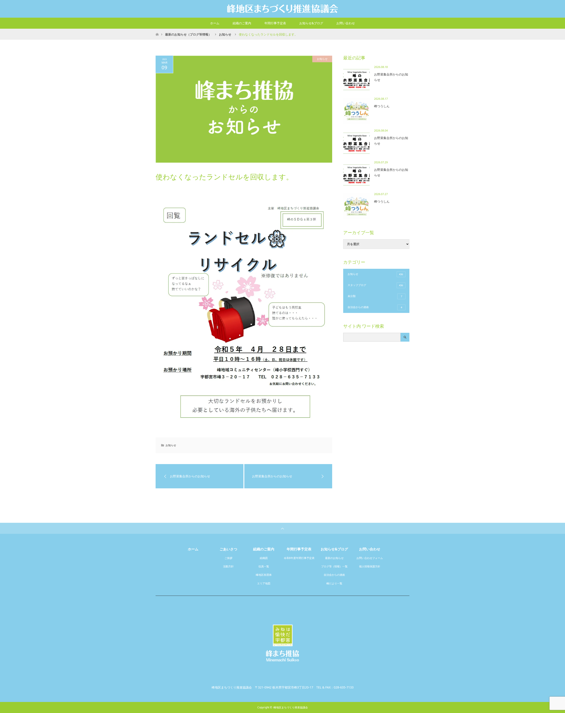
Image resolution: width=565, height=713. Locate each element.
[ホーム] (157, 30)
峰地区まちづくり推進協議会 (290, 707)
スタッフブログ (375, 285)
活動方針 (228, 566)
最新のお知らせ (334, 558)
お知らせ (322, 59)
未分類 (375, 296)
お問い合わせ (345, 23)
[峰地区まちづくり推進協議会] (282, 8)
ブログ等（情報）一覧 (334, 566)
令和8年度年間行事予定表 (299, 558)
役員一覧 (263, 566)
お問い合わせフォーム (369, 558)
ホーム (214, 23)
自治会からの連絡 (375, 307)
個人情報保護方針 (369, 566)
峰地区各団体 (264, 575)
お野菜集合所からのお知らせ (391, 77)
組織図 (264, 558)
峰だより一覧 (334, 583)
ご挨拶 (228, 558)
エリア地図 (263, 583)
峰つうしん (382, 106)
